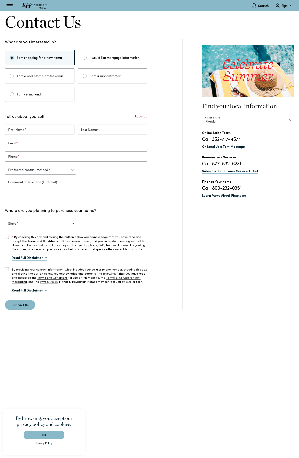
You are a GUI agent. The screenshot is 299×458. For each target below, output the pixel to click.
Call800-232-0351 (221, 188)
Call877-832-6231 (221, 163)
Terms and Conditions (52, 277)
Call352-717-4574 (221, 139)
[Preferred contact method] (40, 170)
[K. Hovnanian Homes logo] (34, 5)
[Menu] (10, 6)
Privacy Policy (49, 282)
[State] (40, 223)
